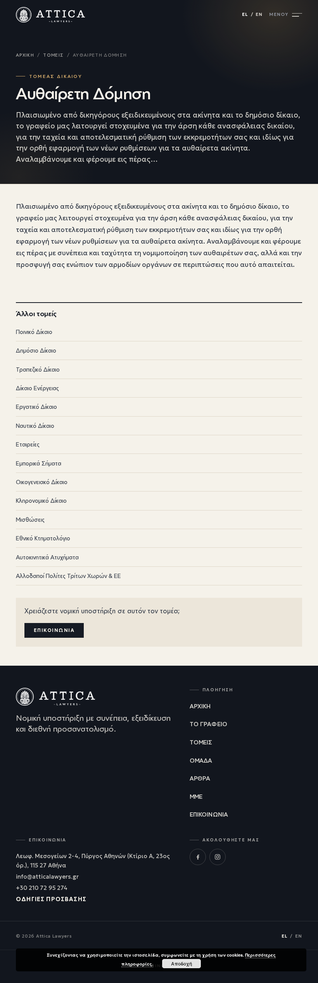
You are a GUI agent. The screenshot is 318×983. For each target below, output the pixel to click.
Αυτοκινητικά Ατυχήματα (158, 556)
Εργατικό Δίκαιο (158, 406)
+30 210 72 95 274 (41, 887)
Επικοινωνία (54, 630)
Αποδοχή (181, 963)
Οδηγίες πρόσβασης (51, 899)
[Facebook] (198, 857)
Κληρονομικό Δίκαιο (158, 500)
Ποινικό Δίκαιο (158, 331)
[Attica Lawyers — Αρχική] (50, 14)
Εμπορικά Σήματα (158, 462)
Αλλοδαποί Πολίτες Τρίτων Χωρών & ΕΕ (158, 575)
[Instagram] (217, 857)
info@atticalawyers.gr (47, 876)
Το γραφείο (208, 723)
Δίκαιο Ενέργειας (158, 387)
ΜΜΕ (196, 796)
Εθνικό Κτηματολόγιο (158, 538)
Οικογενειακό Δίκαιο (158, 481)
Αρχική (25, 55)
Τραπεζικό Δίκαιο (158, 368)
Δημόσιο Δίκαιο (158, 350)
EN (259, 14)
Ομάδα (201, 760)
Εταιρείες (158, 444)
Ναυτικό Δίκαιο (158, 425)
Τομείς (53, 55)
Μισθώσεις (158, 519)
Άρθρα (200, 778)
